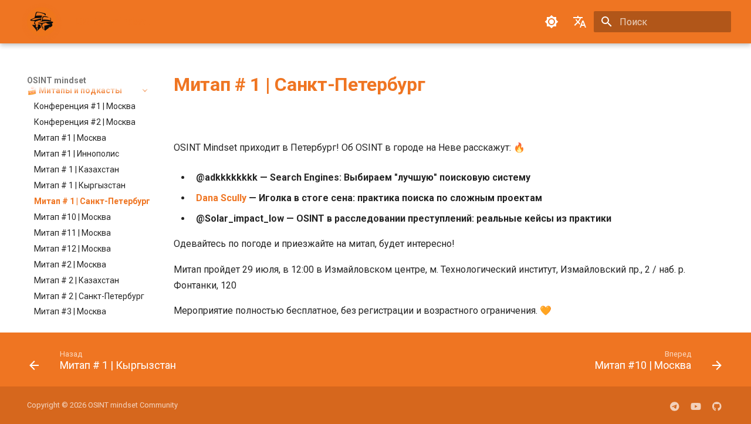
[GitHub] (717, 405)
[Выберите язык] (579, 21)
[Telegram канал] (674, 405)
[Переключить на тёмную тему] (551, 21)
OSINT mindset (56, 80)
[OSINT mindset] (41, 21)
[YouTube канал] (695, 405)
